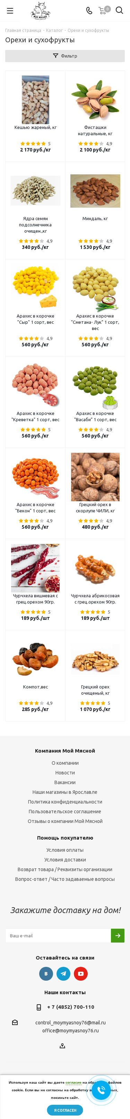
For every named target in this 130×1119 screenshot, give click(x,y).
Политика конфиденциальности (65, 802)
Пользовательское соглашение (65, 811)
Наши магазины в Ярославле (65, 792)
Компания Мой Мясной (65, 751)
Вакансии (65, 782)
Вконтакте (46, 974)
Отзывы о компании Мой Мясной (65, 821)
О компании (65, 763)
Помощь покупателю (65, 838)
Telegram (63, 974)
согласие (73, 1082)
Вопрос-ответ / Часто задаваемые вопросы (65, 879)
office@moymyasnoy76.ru (70, 1031)
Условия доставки (65, 859)
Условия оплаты (65, 850)
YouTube (81, 974)
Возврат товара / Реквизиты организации (65, 869)
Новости (65, 772)
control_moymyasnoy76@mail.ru (70, 1022)
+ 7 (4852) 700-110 (70, 1007)
